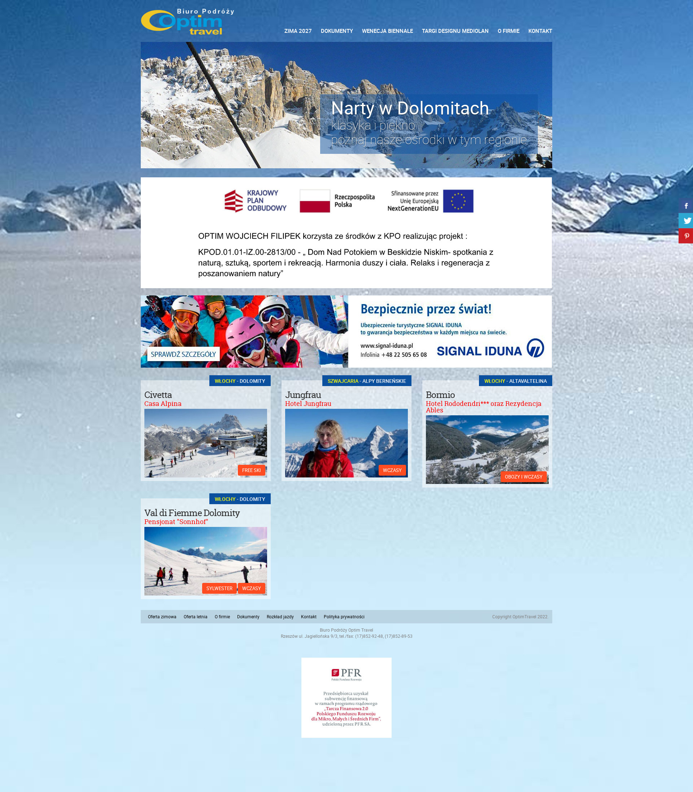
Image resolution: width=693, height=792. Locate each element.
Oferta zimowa (162, 616)
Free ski (251, 470)
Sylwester (219, 588)
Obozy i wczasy (523, 476)
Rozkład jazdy (280, 616)
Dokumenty (337, 30)
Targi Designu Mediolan (455, 30)
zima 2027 (298, 30)
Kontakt (540, 30)
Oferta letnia (196, 616)
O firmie (508, 30)
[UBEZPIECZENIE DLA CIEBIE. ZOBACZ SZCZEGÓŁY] (346, 331)
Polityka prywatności (344, 616)
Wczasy (392, 470)
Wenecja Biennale (387, 30)
